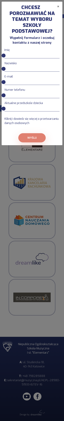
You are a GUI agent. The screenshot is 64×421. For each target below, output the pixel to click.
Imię (7, 50)
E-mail (8, 76)
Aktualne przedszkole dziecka (23, 103)
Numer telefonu (14, 90)
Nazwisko (10, 63)
